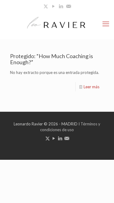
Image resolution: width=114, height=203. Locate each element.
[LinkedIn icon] (61, 6)
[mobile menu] (106, 24)
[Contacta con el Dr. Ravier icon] (68, 6)
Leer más (91, 86)
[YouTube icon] (53, 6)
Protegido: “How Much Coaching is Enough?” (51, 59)
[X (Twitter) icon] (45, 6)
